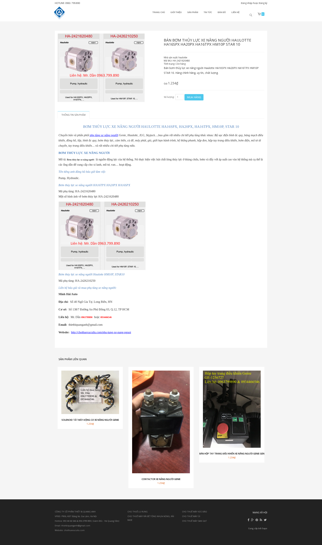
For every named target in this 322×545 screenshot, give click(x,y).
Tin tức (208, 12)
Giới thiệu (176, 12)
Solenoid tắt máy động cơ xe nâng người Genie (90, 419)
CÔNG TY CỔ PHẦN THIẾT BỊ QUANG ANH (75, 511)
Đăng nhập (246, 3)
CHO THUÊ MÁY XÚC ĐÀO (194, 511)
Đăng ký (263, 3)
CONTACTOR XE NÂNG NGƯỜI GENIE (161, 479)
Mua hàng (194, 97)
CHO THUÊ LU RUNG (137, 511)
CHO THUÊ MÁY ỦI (191, 516)
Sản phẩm (192, 12)
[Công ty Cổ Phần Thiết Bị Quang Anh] (60, 13)
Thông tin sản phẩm (73, 114)
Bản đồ (222, 12)
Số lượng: (169, 97)
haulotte (183, 57)
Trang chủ (158, 12)
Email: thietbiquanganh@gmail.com (72, 525)
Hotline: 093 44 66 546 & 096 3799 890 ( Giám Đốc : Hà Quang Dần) (87, 520)
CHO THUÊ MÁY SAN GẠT (194, 520)
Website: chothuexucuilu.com (70, 530)
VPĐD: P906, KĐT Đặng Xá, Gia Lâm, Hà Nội (76, 516)
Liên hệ (235, 12)
